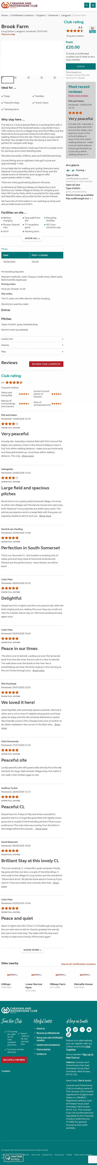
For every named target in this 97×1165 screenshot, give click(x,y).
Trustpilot (5, 1071)
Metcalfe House (83, 984)
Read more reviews (78, 95)
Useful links (43, 1022)
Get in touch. (85, 1080)
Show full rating (10, 428)
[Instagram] (75, 1029)
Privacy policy (59, 1155)
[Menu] (93, 5)
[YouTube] (89, 1029)
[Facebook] (68, 1029)
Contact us (41, 1054)
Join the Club (11, 1022)
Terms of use (35, 1155)
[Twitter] (82, 1029)
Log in (80, 66)
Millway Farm (57, 984)
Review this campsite (46, 364)
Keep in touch (77, 1022)
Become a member (14, 1059)
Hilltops (5, 984)
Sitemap (69, 1155)
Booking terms (47, 1155)
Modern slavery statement (83, 1155)
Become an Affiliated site (48, 1033)
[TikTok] (68, 1034)
